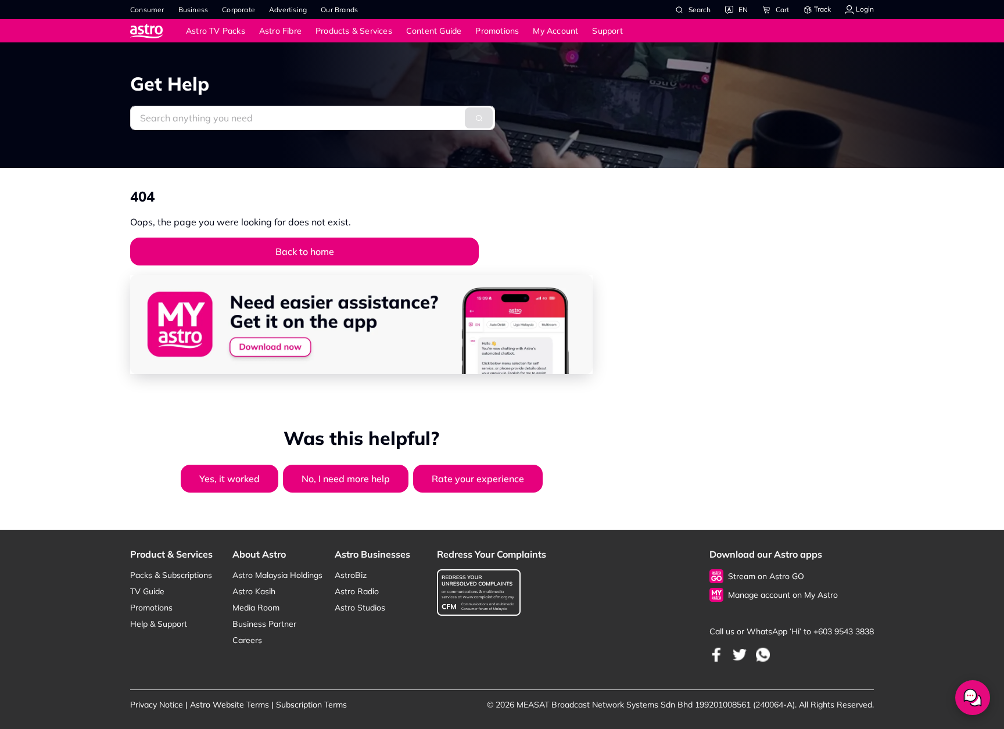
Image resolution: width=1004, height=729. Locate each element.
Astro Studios (360, 607)
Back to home (304, 251)
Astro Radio (357, 591)
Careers (247, 640)
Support (607, 31)
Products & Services (353, 31)
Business (193, 9)
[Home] (158, 30)
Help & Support (158, 624)
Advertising (288, 9)
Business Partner (264, 624)
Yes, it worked (229, 478)
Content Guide (434, 31)
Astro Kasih (253, 591)
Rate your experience (478, 478)
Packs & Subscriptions (171, 575)
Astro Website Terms (229, 704)
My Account (555, 31)
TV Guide (147, 591)
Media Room (255, 607)
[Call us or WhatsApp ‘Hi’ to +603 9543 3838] (716, 654)
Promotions (497, 31)
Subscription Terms (311, 704)
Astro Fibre (280, 31)
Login (864, 9)
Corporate (238, 9)
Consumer (147, 9)
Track (821, 9)
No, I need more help (346, 478)
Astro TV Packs (215, 31)
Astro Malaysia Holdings (277, 575)
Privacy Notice (156, 704)
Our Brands (339, 9)
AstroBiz (351, 575)
